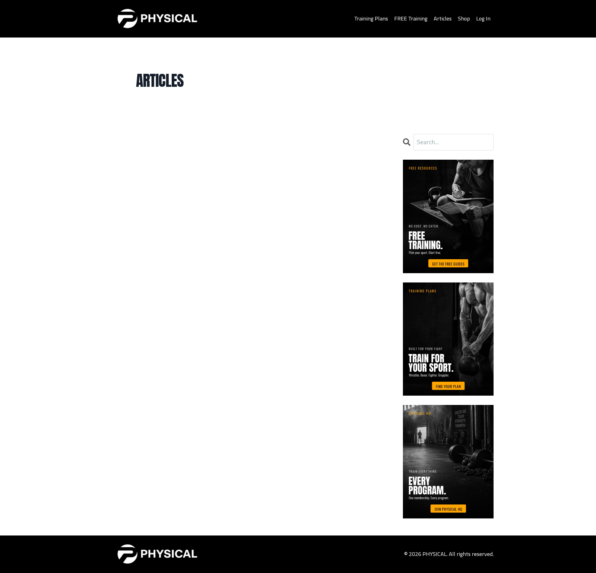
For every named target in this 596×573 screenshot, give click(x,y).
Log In (483, 18)
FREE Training (410, 18)
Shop (464, 18)
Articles (443, 18)
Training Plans (371, 18)
